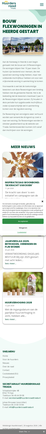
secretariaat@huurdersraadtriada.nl (25, 398)
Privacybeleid (8, 377)
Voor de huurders (10, 360)
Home (5, 356)
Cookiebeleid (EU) (10, 374)
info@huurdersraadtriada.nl (21, 407)
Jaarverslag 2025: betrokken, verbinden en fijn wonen (21, 243)
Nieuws (6, 363)
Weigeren (23, 228)
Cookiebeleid (21, 232)
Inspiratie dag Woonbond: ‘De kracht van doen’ (22, 184)
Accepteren (23, 221)
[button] (42, 201)
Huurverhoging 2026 (18, 302)
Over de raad (8, 367)
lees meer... (10, 263)
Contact (6, 370)
